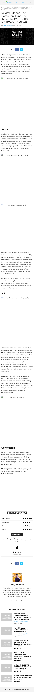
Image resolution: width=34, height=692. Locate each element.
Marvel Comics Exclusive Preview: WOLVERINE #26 (21, 630)
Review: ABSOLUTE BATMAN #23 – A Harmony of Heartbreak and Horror (22, 643)
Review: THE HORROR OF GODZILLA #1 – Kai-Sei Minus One (23, 677)
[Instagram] (16, 600)
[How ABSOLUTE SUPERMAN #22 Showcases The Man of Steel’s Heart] (6, 656)
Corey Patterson (7, 25)
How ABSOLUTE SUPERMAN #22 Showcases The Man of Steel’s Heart (22, 655)
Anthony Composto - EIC (21, 621)
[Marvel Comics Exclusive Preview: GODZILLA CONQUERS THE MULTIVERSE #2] (6, 617)
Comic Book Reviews (17, 7)
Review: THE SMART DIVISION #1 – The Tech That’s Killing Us (22, 667)
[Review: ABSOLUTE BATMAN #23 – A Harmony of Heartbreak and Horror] (6, 644)
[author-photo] (17, 582)
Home (2, 7)
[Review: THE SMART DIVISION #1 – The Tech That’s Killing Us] (6, 668)
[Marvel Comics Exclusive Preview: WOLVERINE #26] (6, 631)
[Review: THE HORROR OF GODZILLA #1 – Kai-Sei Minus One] (6, 679)
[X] (21, 49)
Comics (8, 7)
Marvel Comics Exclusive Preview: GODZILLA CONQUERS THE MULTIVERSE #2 (22, 616)
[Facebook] (17, 49)
